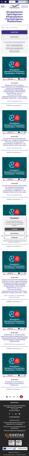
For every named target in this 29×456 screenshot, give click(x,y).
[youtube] (19, 414)
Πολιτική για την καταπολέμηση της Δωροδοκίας (14, 427)
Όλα (8, 45)
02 (10, 397)
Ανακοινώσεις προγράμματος (14, 48)
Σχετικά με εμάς (14, 420)
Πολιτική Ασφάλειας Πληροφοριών (14, 430)
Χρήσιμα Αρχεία (14, 51)
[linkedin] (16, 414)
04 (18, 397)
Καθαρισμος (14, 37)
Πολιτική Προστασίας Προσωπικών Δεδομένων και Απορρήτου (14, 423)
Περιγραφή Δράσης (16, 45)
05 (21, 397)
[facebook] (9, 414)
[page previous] (7, 396)
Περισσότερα (14, 233)
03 (14, 397)
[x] (12, 414)
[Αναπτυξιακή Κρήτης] (14, 6)
